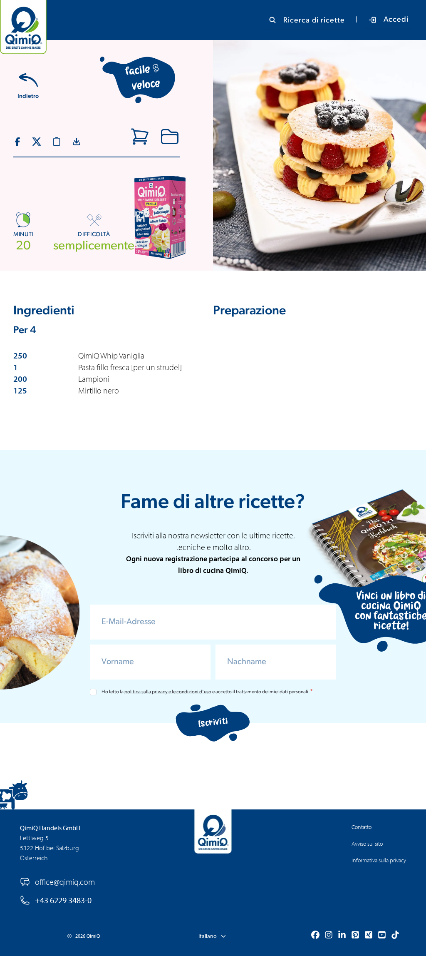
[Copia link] (57, 142)
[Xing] (368, 936)
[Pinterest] (355, 936)
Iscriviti (213, 722)
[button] (213, 936)
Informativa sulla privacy (379, 860)
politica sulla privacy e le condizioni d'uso (167, 692)
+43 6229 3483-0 (63, 900)
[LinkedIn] (342, 936)
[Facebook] (315, 936)
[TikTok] (395, 936)
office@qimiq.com (65, 881)
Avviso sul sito (367, 843)
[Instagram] (328, 936)
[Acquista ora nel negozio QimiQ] (140, 137)
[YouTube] (382, 936)
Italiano (207, 936)
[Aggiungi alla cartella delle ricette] (170, 137)
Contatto (362, 827)
